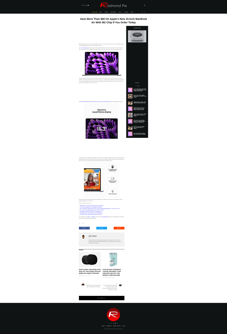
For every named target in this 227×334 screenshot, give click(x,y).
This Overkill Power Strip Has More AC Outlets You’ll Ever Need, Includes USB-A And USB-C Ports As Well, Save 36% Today (110, 286)
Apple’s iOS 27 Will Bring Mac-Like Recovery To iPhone (139, 127)
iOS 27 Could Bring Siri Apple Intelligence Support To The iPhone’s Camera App (140, 90)
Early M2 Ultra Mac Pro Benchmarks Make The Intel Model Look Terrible (93, 285)
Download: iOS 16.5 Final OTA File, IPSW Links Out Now (91, 214)
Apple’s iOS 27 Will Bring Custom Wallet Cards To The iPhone (140, 96)
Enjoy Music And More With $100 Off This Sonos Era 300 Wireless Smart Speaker (90, 271)
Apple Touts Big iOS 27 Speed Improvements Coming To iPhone (140, 115)
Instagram (93, 216)
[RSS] (142, 12)
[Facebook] (82, 5)
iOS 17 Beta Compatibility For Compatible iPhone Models (91, 207)
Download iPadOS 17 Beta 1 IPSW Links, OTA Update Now (91, 212)
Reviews (126, 12)
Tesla (120, 12)
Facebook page (105, 216)
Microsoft (113, 12)
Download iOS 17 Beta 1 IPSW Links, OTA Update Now (90, 211)
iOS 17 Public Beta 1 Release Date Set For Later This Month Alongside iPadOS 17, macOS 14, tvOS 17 (100, 208)
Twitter (88, 216)
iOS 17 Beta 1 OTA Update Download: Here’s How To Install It (92, 210)
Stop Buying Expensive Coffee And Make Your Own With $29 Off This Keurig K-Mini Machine (112, 272)
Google (106, 12)
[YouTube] (88, 5)
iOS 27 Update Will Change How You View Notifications (140, 134)
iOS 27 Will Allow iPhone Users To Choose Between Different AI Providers (139, 121)
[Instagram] (86, 5)
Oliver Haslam (93, 236)
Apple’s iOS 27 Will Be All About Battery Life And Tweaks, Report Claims (139, 108)
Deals (132, 12)
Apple (100, 12)
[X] (84, 5)
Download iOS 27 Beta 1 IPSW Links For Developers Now (140, 102)
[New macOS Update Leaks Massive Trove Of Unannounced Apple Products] (137, 36)
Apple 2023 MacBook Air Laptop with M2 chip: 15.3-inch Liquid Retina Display (96, 101)
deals (84, 223)
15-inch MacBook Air (85, 47)
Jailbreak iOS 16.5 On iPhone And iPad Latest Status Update (91, 205)
